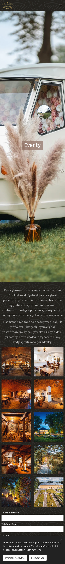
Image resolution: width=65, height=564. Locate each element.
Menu (60, 6)
